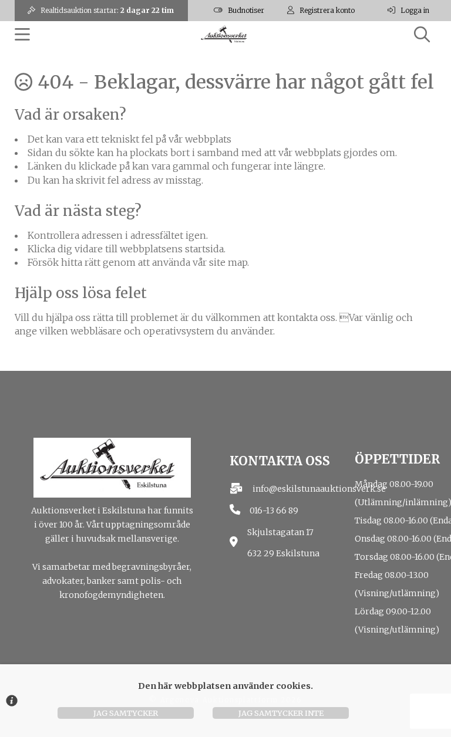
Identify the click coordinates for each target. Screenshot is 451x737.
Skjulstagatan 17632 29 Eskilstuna (283, 543)
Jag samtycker (125, 713)
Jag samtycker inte (281, 713)
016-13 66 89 (274, 510)
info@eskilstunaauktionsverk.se (319, 489)
